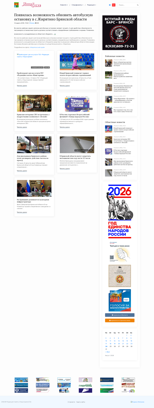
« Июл (107, 352)
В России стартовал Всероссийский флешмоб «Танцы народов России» (74, 115)
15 (127, 341)
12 (114, 341)
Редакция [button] (91, 5)
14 (123, 341)
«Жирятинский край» (37, 47)
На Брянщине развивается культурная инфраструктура (33, 200)
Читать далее (22, 85)
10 (106, 341)
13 (119, 341)
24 (106, 346)
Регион (32, 23)
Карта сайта (80, 402)
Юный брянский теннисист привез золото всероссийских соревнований (75, 74)
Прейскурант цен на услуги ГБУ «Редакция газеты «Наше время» (30, 74)
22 (127, 344)
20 (119, 344)
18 (110, 344)
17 (106, 344)
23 (131, 344)
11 (110, 341)
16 (131, 341)
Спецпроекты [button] (77, 5)
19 (114, 344)
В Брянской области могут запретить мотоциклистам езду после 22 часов (75, 157)
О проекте (71, 402)
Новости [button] (63, 5)
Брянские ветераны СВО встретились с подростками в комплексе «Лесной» (33, 115)
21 (123, 344)
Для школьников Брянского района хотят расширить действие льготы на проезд (32, 158)
